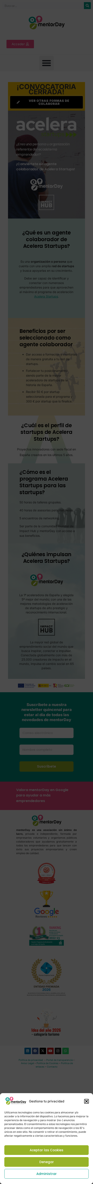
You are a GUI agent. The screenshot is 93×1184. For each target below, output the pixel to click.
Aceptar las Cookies (46, 1150)
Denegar (46, 1162)
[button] (86, 1101)
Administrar (46, 1174)
